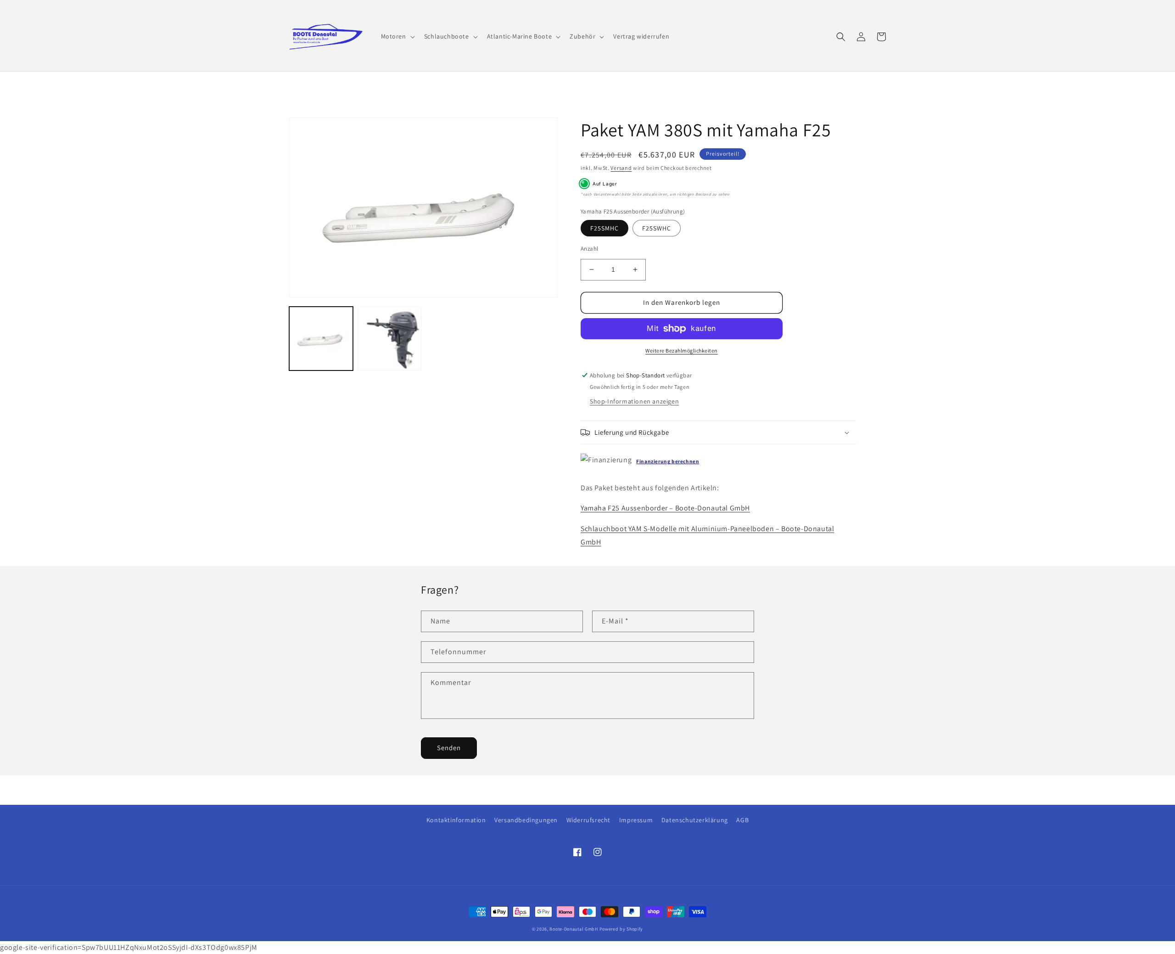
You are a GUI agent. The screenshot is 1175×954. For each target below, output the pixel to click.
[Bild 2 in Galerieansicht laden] (389, 338)
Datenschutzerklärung (694, 820)
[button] (397, 36)
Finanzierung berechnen (667, 461)
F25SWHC (656, 228)
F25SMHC (604, 228)
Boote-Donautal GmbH (573, 929)
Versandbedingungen (526, 820)
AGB (742, 820)
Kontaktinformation (456, 820)
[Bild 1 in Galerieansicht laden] (321, 338)
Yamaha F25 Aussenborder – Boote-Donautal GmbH (665, 508)
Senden (449, 747)
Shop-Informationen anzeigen (634, 401)
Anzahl (589, 249)
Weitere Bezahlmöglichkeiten (681, 350)
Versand (621, 167)
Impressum (636, 820)
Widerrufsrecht (588, 820)
